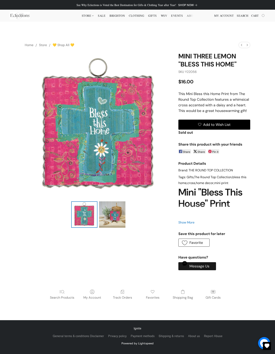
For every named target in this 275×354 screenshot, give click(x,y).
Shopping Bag (183, 297)
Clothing (136, 16)
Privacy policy (117, 336)
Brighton (117, 16)
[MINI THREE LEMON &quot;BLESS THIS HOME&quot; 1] (112, 214)
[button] (20, 16)
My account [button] (224, 16)
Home (29, 45)
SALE (101, 16)
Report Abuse (213, 336)
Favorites (152, 297)
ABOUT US (194, 16)
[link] (188, 5)
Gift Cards (213, 297)
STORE (87, 16)
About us (194, 336)
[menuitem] (241, 45)
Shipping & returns (171, 336)
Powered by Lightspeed (137, 343)
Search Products (62, 297)
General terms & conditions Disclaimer (78, 336)
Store (43, 45)
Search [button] (242, 16)
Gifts (152, 16)
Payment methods (143, 336)
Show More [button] (186, 222)
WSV (164, 16)
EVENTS (177, 16)
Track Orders (122, 297)
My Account (92, 297)
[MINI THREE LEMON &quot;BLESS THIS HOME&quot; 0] (84, 214)
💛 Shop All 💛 (63, 45)
